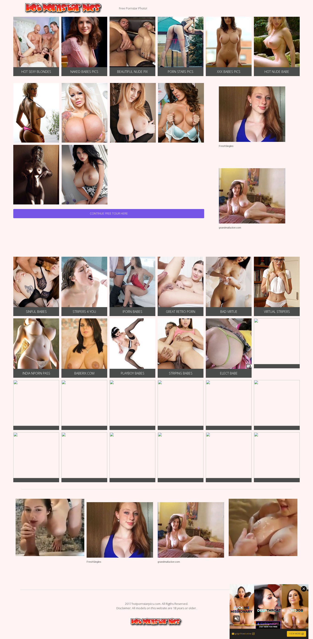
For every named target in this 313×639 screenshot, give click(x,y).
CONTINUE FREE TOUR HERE (109, 213)
